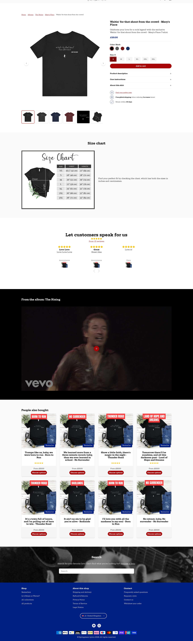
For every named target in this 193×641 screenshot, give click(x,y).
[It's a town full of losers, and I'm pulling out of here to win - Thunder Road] (39, 497)
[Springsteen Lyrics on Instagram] (99, 625)
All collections (28, 600)
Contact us (128, 600)
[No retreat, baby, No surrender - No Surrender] (154, 497)
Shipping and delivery (82, 592)
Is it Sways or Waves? (31, 596)
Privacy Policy (79, 600)
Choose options (39, 473)
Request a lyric (128, 563)
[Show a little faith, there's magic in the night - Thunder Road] (115, 431)
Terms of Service (80, 604)
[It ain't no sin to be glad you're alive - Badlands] (77, 497)
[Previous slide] (26, 63)
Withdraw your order (133, 604)
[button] (39, 463)
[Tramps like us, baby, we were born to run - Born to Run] (39, 431)
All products (27, 604)
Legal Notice (78, 607)
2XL (145, 59)
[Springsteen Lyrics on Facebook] (94, 625)
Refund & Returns (80, 596)
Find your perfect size (124, 92)
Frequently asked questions (136, 592)
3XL (153, 59)
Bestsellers (26, 592)
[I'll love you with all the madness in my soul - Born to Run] (115, 497)
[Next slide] (103, 63)
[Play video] (96, 348)
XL (137, 59)
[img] (96, 238)
